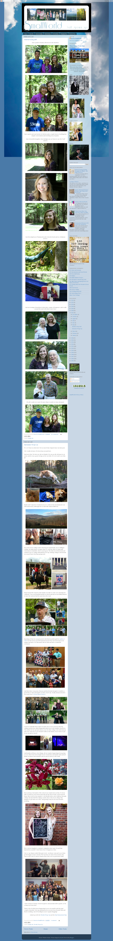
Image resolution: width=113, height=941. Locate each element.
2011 (72, 348)
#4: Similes (72, 275)
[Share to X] (27, 436)
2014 (72, 342)
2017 (72, 312)
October (74, 316)
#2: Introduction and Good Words (78, 272)
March (74, 331)
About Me (31, 33)
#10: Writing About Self (75, 291)
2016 (72, 338)
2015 (72, 340)
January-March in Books (81, 201)
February (74, 333)
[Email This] (24, 436)
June (73, 322)
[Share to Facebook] (28, 436)
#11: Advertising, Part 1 (75, 293)
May (73, 324)
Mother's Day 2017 (30, 39)
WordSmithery (48, 33)
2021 (72, 304)
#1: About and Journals (75, 270)
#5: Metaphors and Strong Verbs (78, 279)
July (73, 320)
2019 (72, 308)
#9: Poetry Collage (74, 289)
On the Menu (56, 33)
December (75, 314)
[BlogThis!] (26, 436)
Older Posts (63, 929)
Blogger (72, 937)
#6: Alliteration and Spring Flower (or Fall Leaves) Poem (79, 282)
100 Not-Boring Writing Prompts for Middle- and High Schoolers (81, 171)
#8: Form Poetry (74, 287)
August (74, 318)
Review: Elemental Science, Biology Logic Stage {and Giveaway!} (81, 191)
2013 (72, 344)
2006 (72, 358)
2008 (72, 354)
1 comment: (54, 920)
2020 (72, 306)
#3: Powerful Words (75, 274)
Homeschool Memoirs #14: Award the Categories (82, 223)
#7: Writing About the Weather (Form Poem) (79, 285)
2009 (72, 352)
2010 (72, 350)
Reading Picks (64, 33)
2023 (72, 300)
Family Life (30, 438)
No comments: (55, 434)
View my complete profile (76, 40)
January (74, 335)
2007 (72, 356)
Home (25, 33)
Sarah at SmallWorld (76, 38)
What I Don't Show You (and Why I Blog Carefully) (81, 211)
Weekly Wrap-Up (45, 915)
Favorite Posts (72, 33)
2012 (72, 346)
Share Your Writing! (75, 295)
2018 (72, 310)
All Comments (74, 381)
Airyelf (61, 937)
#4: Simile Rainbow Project (76, 277)
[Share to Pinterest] (29, 436)
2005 (72, 360)
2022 (72, 302)
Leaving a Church (74, 181)
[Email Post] (60, 434)
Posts (72, 378)
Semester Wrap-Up (31, 444)
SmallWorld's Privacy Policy (76, 394)
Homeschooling (39, 33)
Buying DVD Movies (79, 388)
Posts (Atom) (34, 932)
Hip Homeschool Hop (61, 915)
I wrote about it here (39, 694)
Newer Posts (28, 929)
